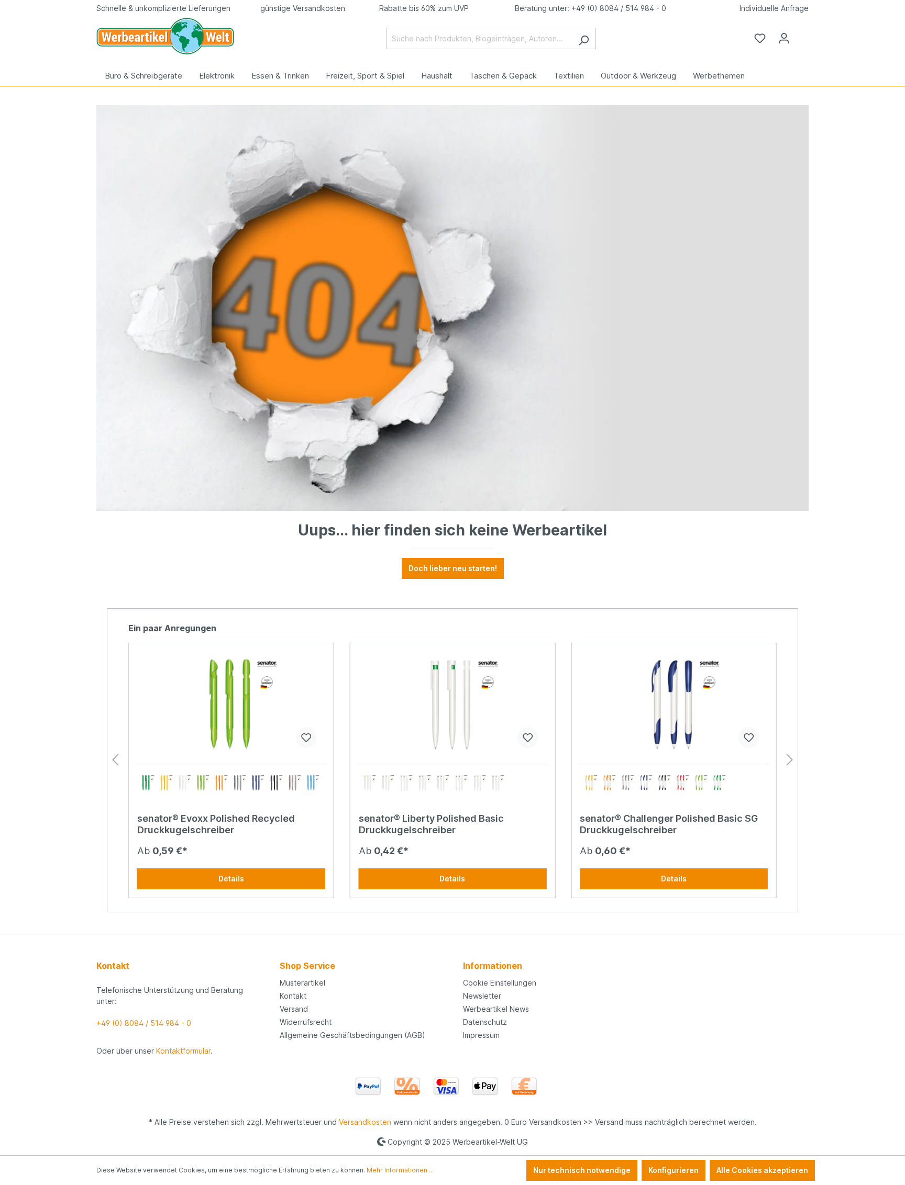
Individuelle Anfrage (774, 8)
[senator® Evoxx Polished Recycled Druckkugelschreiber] (231, 704)
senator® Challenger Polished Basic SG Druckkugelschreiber (669, 824)
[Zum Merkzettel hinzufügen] (306, 737)
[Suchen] (583, 38)
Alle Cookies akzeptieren (762, 1170)
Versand (294, 1008)
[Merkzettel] (760, 38)
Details (231, 878)
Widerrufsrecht (306, 1022)
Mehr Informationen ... (400, 1170)
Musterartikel (302, 982)
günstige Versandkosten (302, 8)
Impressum (481, 1035)
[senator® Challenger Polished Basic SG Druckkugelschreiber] (674, 704)
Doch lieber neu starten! (453, 568)
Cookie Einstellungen (499, 982)
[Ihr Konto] (784, 38)
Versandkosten (365, 1121)
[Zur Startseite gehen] (165, 36)
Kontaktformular (183, 1050)
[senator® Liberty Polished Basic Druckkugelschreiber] (453, 704)
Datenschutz (485, 1022)
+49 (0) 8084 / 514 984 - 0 (618, 8)
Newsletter (482, 995)
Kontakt (293, 995)
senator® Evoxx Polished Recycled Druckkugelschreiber (216, 824)
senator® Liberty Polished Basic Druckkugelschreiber (431, 824)
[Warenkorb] (802, 34)
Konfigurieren (673, 1170)
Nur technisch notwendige (582, 1170)
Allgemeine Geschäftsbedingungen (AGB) (352, 1035)
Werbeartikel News (496, 1008)
